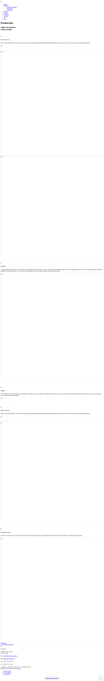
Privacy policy (7, 671)
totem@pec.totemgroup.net (10, 656)
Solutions (6, 5)
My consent (7, 674)
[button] (3, 643)
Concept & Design (12, 7)
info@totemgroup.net (9, 658)
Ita (4, 17)
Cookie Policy (7, 672)
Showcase (9, 10)
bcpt (7, 668)
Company (6, 14)
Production (10, 8)
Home (5, 4)
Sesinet (19, 668)
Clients (5, 13)
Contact (6, 16)
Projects (6, 11)
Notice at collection (52, 678)
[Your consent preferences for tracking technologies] (101, 678)
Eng (5, 19)
